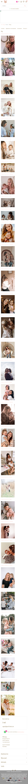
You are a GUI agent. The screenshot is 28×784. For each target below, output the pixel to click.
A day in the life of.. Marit (6, 78)
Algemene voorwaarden (11, 28)
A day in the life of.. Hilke (6, 499)
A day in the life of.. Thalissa (7, 692)
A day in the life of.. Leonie (6, 589)
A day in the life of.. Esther (6, 448)
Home (7, 24)
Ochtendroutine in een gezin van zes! (9, 679)
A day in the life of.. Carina (6, 33)
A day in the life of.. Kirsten (6, 565)
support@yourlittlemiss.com (8, 726)
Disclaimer (19, 28)
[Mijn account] (21, 1)
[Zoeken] (25, 5)
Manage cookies (14, 782)
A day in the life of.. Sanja (6, 382)
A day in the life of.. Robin (6, 612)
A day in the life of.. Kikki (6, 196)
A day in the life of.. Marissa (7, 96)
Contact (2, 28)
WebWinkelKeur (21, 731)
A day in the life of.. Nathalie (7, 222)
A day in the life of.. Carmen (7, 293)
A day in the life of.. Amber (6, 655)
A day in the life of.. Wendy (6, 161)
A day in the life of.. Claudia (7, 521)
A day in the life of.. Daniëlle (7, 244)
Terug (3, 24)
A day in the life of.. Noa (6, 139)
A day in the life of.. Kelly (6, 209)
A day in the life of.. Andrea (7, 339)
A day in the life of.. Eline (6, 118)
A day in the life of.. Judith (6, 636)
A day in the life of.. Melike (6, 477)
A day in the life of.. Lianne (6, 540)
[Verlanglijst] (23, 2)
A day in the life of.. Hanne (6, 360)
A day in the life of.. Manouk (7, 55)
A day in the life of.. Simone (7, 315)
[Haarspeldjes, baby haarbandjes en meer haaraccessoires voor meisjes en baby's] (7, 1)
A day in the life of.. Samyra (7, 268)
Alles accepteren (9, 781)
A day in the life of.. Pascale (7, 174)
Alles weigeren (19, 781)
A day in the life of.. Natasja (7, 426)
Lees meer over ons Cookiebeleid (17, 778)
